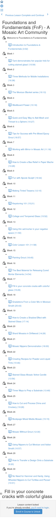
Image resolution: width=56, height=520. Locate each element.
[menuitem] (2, 6)
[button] (2, 2)
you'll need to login (40, 507)
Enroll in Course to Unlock (28, 511)
